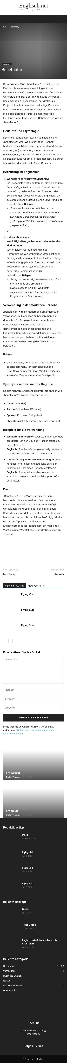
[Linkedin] (29, 554)
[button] (5, 19)
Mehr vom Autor (36, 585)
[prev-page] (5, 641)
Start (4, 26)
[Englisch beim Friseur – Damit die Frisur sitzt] (11, 944)
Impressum (33, 1033)
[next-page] (10, 641)
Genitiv (25, 909)
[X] (14, 554)
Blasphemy (9, 574)
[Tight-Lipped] (11, 929)
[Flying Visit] (11, 598)
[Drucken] (44, 554)
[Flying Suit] (11, 613)
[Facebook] (6, 554)
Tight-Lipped (29, 925)
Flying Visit (28, 594)
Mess (25, 835)
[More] (59, 554)
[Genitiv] (11, 913)
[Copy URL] (51, 554)
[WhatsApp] (21, 554)
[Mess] (11, 839)
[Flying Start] (11, 629)
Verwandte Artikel (14, 585)
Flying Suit (27, 609)
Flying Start (28, 625)
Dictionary (14, 26)
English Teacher (13, 777)
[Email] (36, 554)
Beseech (59, 574)
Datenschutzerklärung (33, 1030)
